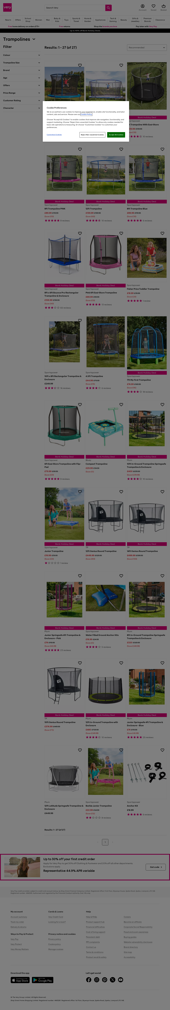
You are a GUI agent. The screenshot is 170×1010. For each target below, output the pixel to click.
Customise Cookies (54, 135)
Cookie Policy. (86, 114)
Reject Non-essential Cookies (92, 135)
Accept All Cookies (116, 135)
